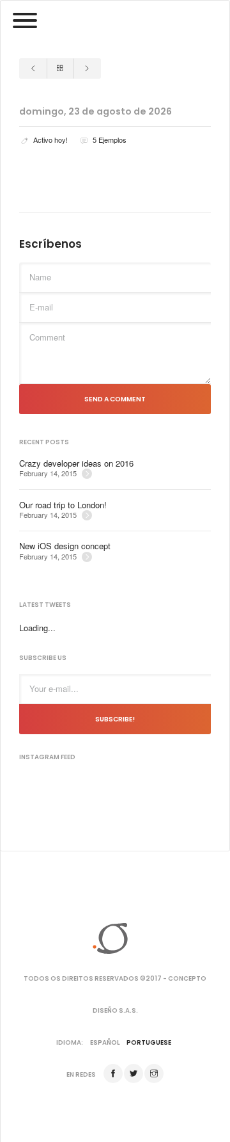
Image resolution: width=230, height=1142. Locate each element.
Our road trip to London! (63, 505)
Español (105, 1042)
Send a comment (115, 399)
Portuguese (148, 1042)
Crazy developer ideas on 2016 (76, 463)
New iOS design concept (65, 546)
